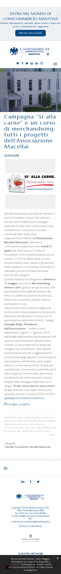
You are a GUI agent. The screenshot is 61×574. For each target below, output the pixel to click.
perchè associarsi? (30, 33)
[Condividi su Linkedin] (23, 481)
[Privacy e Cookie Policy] (30, 526)
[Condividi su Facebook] (30, 481)
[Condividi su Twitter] (38, 481)
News (52, 434)
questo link (15, 564)
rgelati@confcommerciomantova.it (24, 398)
